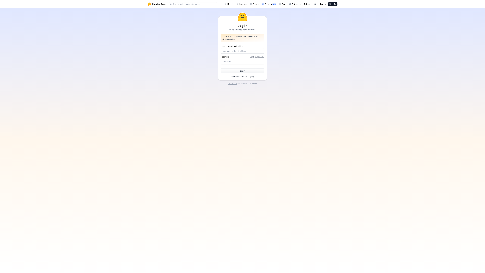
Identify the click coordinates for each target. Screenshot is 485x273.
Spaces (256, 4)
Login (242, 71)
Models (230, 4)
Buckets (270, 4)
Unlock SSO (232, 84)
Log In (323, 4)
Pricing (307, 4)
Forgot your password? (257, 57)
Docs (284, 4)
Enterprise (296, 4)
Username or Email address (232, 46)
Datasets (243, 4)
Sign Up (332, 4)
